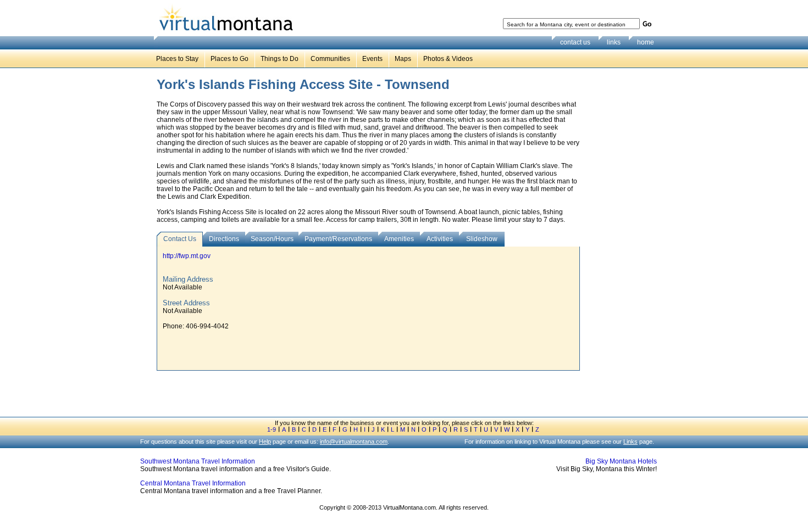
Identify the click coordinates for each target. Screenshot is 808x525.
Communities (330, 59)
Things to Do (279, 59)
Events (372, 59)
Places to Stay (177, 59)
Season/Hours (272, 239)
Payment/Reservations (338, 239)
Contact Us (179, 239)
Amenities (399, 239)
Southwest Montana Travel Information (197, 461)
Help (265, 441)
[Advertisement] (622, 246)
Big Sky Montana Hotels (621, 461)
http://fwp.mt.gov (187, 256)
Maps (403, 59)
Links (630, 441)
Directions (224, 239)
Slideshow (481, 239)
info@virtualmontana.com (354, 441)
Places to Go (229, 59)
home (645, 42)
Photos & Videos (448, 59)
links (614, 42)
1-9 (271, 429)
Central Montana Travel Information (193, 483)
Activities (440, 239)
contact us (575, 42)
